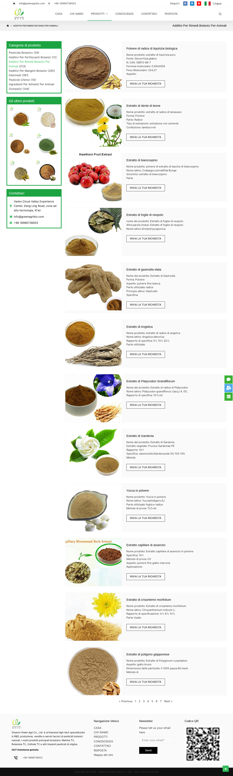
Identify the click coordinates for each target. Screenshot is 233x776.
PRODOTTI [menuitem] (97, 13)
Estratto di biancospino (141, 160)
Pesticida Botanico (21, 52)
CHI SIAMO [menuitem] (76, 13)
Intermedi (15, 75)
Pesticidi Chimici (19, 79)
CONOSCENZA (103, 741)
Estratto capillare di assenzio (145, 545)
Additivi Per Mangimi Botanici (28, 70)
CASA (97, 728)
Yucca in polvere (137, 490)
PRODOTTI (100, 736)
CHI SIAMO (101, 732)
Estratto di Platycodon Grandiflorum (150, 381)
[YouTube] (199, 3)
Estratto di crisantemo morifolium (148, 599)
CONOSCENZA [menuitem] (124, 13)
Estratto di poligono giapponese (147, 654)
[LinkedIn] (192, 3)
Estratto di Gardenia (140, 436)
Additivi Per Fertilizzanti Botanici (30, 57)
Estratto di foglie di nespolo (144, 215)
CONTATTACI (102, 745)
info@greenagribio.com (32, 3)
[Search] (220, 14)
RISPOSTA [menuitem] (171, 13)
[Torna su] (226, 769)
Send (148, 750)
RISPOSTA (100, 750)
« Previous (125, 701)
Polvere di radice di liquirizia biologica (151, 48)
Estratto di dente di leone (143, 105)
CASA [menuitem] (58, 13)
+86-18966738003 (65, 3)
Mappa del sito (103, 755)
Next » (168, 701)
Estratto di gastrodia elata (143, 269)
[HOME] (7, 26)
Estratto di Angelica (139, 326)
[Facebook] (185, 3)
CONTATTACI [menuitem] (149, 13)
